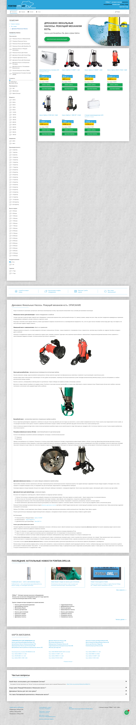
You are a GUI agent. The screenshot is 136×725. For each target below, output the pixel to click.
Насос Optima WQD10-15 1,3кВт (19, 653)
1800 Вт (14, 119)
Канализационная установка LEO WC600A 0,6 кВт (23, 651)
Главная (23, 11)
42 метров (14, 250)
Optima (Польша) (16, 93)
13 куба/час (15, 162)
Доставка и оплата (44, 715)
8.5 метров (15, 255)
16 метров (14, 223)
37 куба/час (15, 179)
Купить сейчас (46, 84)
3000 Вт (14, 127)
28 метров (14, 243)
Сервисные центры (44, 712)
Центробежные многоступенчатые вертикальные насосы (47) (27, 647)
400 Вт (14, 99)
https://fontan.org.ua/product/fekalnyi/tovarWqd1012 (78, 684)
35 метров (14, 248)
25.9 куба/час (15, 204)
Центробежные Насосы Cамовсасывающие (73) (24, 644)
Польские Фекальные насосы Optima (21, 70)
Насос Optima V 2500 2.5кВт (92, 658)
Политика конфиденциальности (47, 716)
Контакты (14, 11)
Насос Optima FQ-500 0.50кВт (56, 658)
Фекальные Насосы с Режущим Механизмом (19, 49)
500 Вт (14, 102)
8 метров (14, 213)
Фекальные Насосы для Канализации (21, 43)
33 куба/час (15, 177)
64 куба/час (15, 189)
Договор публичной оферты (46, 719)
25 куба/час (15, 172)
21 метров (14, 233)
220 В (13, 141)
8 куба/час (14, 154)
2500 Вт (14, 124)
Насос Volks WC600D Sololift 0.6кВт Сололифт (59, 651)
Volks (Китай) (15, 91)
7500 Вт (14, 134)
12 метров (14, 218)
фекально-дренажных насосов (49, 505)
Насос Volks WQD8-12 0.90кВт (93, 653)
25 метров (14, 240)
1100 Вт (14, 112)
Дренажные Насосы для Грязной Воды (21, 55)
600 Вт (14, 104)
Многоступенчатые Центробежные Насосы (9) (97, 642)
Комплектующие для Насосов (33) (94, 645)
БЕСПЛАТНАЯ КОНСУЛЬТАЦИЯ (57, 39)
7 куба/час (14, 152)
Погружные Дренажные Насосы (19, 57)
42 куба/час (15, 184)
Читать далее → (121, 619)
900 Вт (14, 109)
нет (13, 264)
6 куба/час (14, 149)
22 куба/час (15, 169)
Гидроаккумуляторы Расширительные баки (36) (61, 645)
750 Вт (14, 107)
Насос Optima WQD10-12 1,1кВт (93, 651)
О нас (39, 11)
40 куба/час (15, 182)
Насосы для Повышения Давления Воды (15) (23, 642)
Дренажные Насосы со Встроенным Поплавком (20, 63)
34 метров (14, 245)
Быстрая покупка (47, 88)
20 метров (14, 230)
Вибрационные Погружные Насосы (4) (58, 644)
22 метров (14, 235)
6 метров (14, 211)
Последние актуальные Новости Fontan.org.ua (81, 708)
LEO (13, 88)
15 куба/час (15, 164)
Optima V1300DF (38, 517)
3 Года (14, 273)
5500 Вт (14, 132)
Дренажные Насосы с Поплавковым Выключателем (20, 67)
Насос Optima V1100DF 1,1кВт (56, 653)
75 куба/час (15, 194)
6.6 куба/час (15, 192)
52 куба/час (15, 187)
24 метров (14, 238)
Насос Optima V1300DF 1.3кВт (93, 656)
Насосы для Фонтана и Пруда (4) (94, 644)
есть (13, 262)
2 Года (14, 271)
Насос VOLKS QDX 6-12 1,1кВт (19, 656)
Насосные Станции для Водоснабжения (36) (97, 640)
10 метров (14, 215)
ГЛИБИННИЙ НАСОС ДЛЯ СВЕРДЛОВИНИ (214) (23, 640)
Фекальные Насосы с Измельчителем (21, 38)
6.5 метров (15, 253)
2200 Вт (14, 122)
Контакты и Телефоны (45, 708)
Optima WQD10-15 (30, 519)
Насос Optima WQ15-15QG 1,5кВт (19, 658)
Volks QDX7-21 (38, 521)
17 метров (14, 225)
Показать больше (68, 661)
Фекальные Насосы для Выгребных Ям (21, 46)
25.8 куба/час (15, 202)
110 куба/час (15, 199)
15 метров (14, 220)
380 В (13, 143)
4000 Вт (14, 129)
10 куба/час (15, 157)
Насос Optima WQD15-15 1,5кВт (56, 656)
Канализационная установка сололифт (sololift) (21, 73)
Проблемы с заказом (44, 711)
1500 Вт (14, 117)
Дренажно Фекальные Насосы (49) (57, 640)
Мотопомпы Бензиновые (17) (56, 642)
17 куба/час (15, 167)
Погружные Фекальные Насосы (19, 41)
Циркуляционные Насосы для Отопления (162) (23, 645)
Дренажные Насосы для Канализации (21, 60)
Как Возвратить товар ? (45, 707)
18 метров (14, 228)
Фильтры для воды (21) (55, 647)
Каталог (31, 11)
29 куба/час (15, 174)
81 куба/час (15, 197)
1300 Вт (14, 114)
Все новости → (121, 590)
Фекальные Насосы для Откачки (20, 52)
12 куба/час (15, 159)
